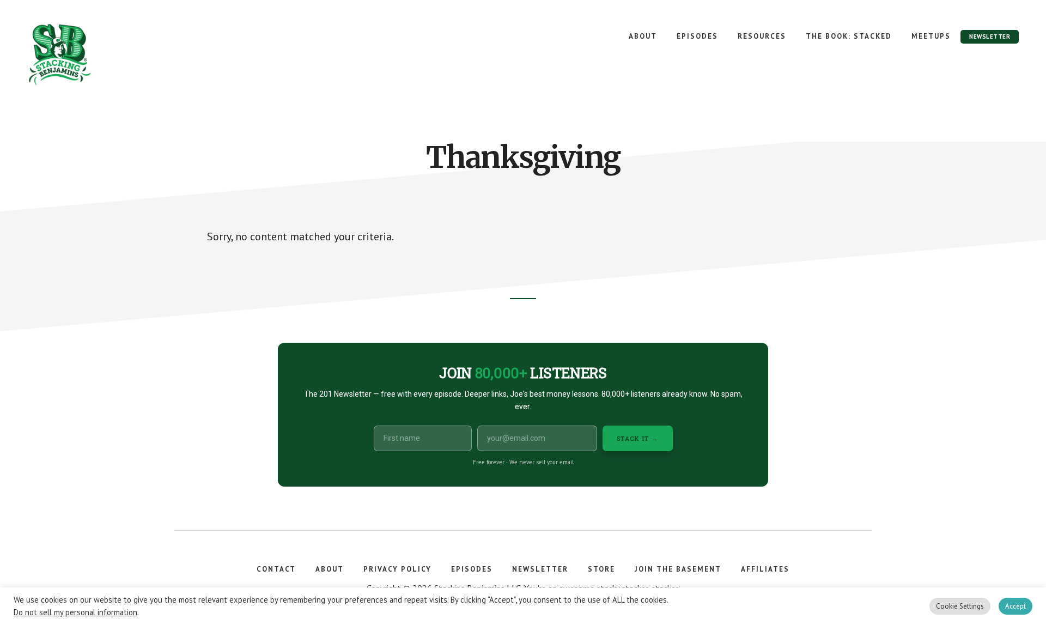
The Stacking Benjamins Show (95, 54)
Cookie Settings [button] (960, 606)
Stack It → (638, 438)
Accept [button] (1015, 606)
